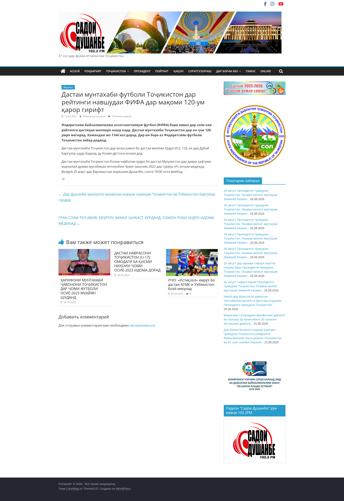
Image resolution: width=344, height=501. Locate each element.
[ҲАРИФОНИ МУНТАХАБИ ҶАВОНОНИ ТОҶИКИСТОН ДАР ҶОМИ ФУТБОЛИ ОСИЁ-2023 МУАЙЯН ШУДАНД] (84, 251)
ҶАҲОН (178, 71)
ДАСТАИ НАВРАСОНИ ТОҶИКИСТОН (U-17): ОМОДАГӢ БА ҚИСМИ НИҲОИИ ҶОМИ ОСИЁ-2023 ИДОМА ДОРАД (137, 261)
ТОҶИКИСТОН (116, 71)
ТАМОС (251, 71)
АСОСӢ (75, 71)
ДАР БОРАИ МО (227, 71)
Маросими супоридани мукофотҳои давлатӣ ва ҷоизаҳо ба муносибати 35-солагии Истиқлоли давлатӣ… (254, 319)
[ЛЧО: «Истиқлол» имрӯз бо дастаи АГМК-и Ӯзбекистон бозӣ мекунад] (192, 251)
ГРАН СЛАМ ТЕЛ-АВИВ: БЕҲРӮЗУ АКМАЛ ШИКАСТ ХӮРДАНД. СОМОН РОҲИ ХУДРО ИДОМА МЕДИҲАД (136, 220)
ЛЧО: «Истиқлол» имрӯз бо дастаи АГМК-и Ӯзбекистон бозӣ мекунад (191, 284)
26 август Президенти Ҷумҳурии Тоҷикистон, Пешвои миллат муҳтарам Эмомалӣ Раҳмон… (250, 195)
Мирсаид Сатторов (94, 116)
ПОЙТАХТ (161, 71)
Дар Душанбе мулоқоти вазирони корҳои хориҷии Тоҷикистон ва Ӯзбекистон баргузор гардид (137, 197)
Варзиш (68, 87)
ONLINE (265, 71)
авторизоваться (142, 325)
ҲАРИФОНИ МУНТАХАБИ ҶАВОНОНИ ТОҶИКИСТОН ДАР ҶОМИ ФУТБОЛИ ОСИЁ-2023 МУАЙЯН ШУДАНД (84, 289)
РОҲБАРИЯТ (92, 71)
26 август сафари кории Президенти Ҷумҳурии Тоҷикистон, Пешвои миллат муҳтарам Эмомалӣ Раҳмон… (251, 286)
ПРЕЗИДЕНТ (142, 71)
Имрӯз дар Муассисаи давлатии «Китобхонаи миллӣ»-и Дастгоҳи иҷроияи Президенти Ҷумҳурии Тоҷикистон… (252, 301)
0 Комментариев (121, 116)
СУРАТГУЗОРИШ (199, 71)
